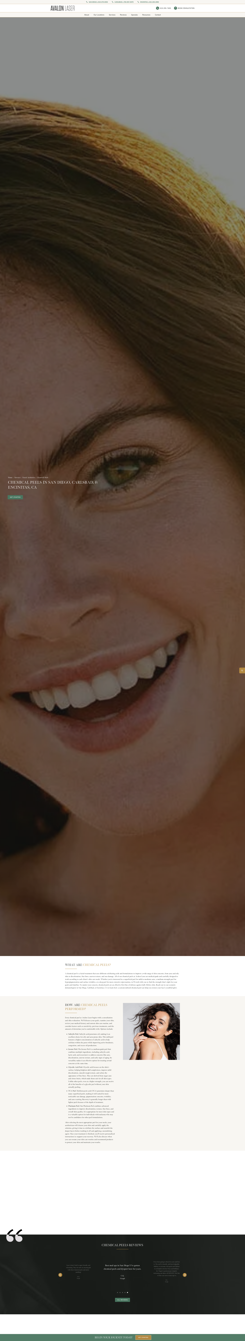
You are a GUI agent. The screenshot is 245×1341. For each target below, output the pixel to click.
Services (112, 15)
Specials (134, 15)
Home (10, 477)
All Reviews (122, 1300)
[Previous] (60, 1275)
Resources (146, 15)
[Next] (185, 1275)
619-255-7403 (165, 8)
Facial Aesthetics (28, 477)
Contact (158, 15)
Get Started (15, 497)
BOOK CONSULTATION (186, 8)
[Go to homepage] (86, 8)
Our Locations (99, 15)
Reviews (123, 15)
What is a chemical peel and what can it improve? (92, 1333)
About (86, 15)
